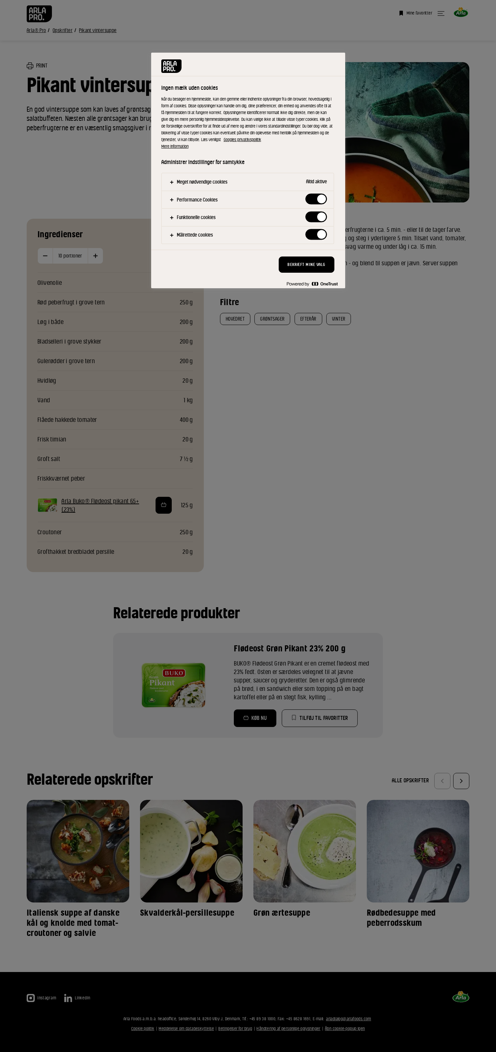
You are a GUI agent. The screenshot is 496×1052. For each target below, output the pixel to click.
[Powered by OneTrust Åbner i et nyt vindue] (312, 284)
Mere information (175, 146)
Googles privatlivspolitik (242, 139)
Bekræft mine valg (306, 264)
